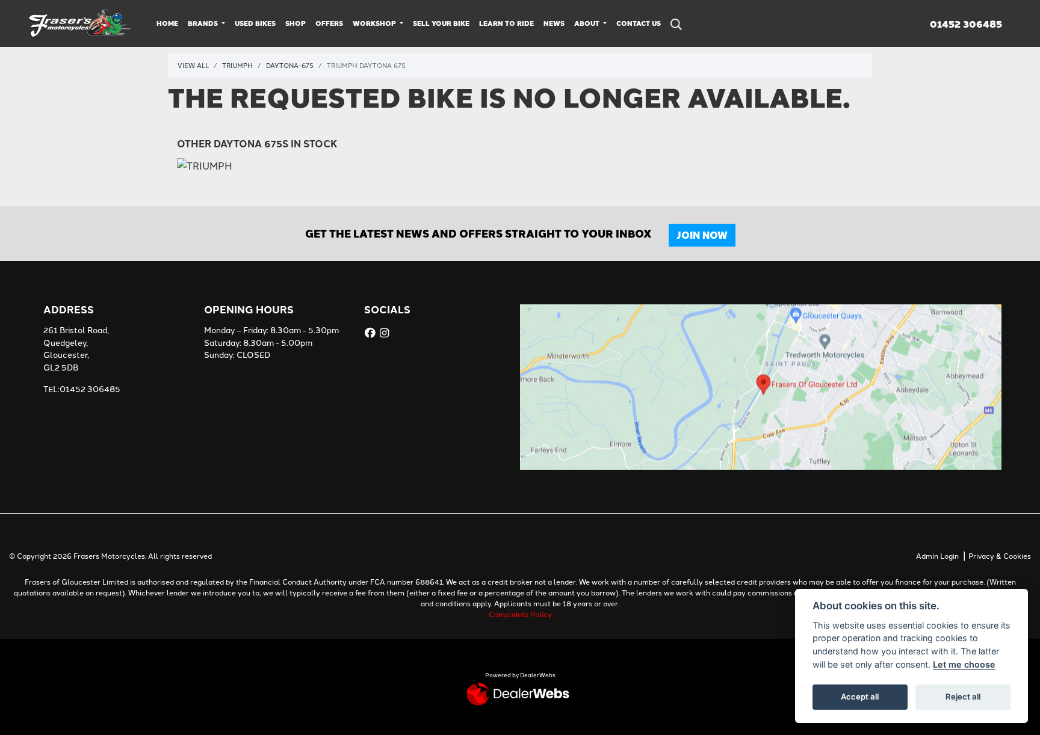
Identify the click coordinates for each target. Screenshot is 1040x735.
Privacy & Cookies (999, 555)
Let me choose (964, 664)
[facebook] (371, 332)
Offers (329, 23)
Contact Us (638, 23)
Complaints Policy (520, 614)
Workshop (375, 23)
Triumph (237, 65)
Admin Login (937, 555)
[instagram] (385, 332)
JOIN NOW (702, 234)
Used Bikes (255, 23)
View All (193, 65)
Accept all (860, 696)
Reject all (963, 696)
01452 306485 (966, 24)
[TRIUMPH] (204, 166)
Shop (295, 23)
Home (167, 23)
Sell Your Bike (441, 23)
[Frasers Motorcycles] (80, 21)
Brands (204, 23)
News (554, 23)
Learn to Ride (506, 23)
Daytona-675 (290, 65)
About (587, 23)
